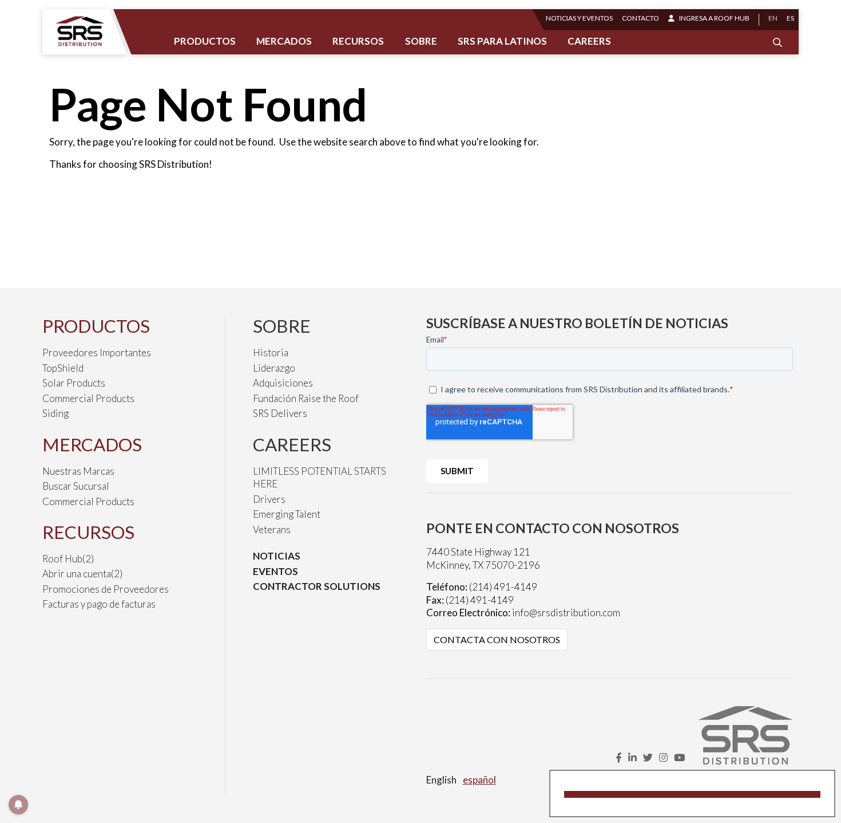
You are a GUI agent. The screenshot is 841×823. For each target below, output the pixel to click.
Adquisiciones (283, 383)
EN (772, 18)
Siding (55, 413)
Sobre (421, 41)
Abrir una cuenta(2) (82, 574)
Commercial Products (88, 398)
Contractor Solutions (316, 586)
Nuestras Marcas (78, 471)
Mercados (284, 41)
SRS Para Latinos (502, 41)
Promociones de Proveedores (105, 589)
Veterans (272, 529)
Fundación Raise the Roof (306, 398)
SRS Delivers (280, 413)
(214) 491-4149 (503, 587)
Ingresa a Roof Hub (714, 18)
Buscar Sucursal (75, 486)
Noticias (276, 556)
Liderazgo (274, 368)
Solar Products (73, 383)
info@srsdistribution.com (566, 613)
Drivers (269, 499)
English (441, 780)
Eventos (275, 571)
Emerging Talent (286, 514)
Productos (205, 41)
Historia (270, 352)
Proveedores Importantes (96, 352)
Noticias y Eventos (579, 18)
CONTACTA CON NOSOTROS (497, 639)
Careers (589, 41)
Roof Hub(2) (68, 559)
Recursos (358, 41)
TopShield (63, 368)
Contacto (640, 18)
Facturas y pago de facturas (99, 604)
